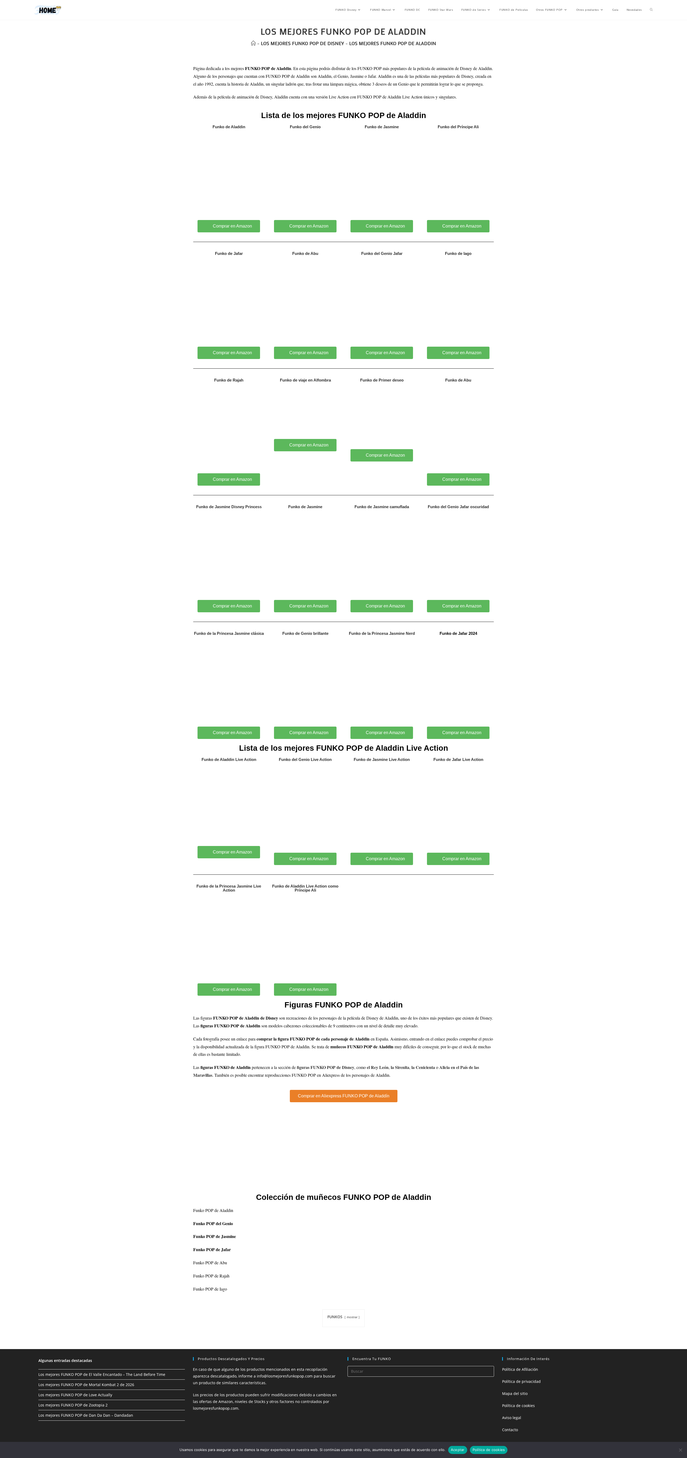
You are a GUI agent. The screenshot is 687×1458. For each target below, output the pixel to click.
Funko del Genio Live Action (305, 759)
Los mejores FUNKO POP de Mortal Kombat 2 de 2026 (86, 1384)
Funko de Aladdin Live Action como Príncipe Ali (305, 888)
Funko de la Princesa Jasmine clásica (229, 633)
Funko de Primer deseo (382, 380)
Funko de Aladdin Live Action (229, 759)
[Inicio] (253, 43)
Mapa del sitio (515, 1393)
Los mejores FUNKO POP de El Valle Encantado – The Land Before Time (101, 1374)
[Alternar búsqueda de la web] (651, 10)
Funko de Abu (305, 253)
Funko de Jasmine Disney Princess (229, 506)
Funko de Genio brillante (305, 633)
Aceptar (458, 1450)
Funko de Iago (458, 253)
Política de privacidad (521, 1381)
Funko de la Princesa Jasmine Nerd (382, 633)
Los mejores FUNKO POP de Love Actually (75, 1394)
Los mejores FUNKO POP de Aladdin (392, 43)
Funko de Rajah (228, 380)
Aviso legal (511, 1417)
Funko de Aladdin (229, 126)
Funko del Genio (305, 126)
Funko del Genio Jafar (382, 253)
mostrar (352, 1317)
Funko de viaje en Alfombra (305, 380)
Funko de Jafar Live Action (458, 759)
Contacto (510, 1429)
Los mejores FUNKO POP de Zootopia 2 (73, 1405)
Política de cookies (518, 1405)
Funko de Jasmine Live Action (382, 759)
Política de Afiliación (520, 1369)
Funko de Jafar (229, 253)
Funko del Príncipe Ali (458, 126)
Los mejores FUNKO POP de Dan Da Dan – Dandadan (85, 1415)
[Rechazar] (680, 1450)
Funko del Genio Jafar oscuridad (458, 506)
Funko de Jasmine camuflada (382, 506)
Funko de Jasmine (382, 126)
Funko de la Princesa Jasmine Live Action (228, 888)
